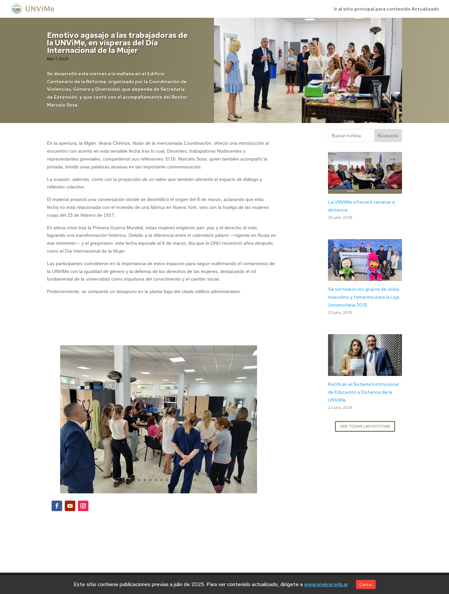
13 (189, 480)
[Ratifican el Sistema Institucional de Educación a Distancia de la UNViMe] (365, 372)
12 (184, 480)
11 (178, 480)
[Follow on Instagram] (83, 506)
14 (195, 480)
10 (173, 480)
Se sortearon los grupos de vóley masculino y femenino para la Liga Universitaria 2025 (363, 297)
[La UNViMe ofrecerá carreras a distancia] (365, 189)
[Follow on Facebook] (57, 506)
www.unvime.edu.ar (326, 584)
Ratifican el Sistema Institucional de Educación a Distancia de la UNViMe (363, 392)
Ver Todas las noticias (365, 426)
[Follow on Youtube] (70, 506)
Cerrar (365, 584)
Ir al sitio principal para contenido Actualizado (386, 9)
